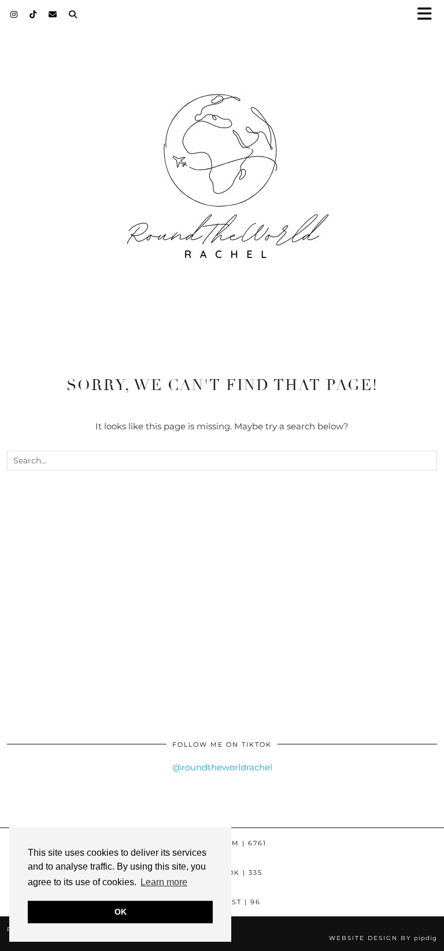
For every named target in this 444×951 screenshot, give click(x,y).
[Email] (53, 14)
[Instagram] (14, 14)
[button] (428, 15)
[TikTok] (33, 14)
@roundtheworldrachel (222, 767)
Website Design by (383, 938)
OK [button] (120, 911)
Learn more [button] (163, 882)
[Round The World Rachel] (222, 186)
